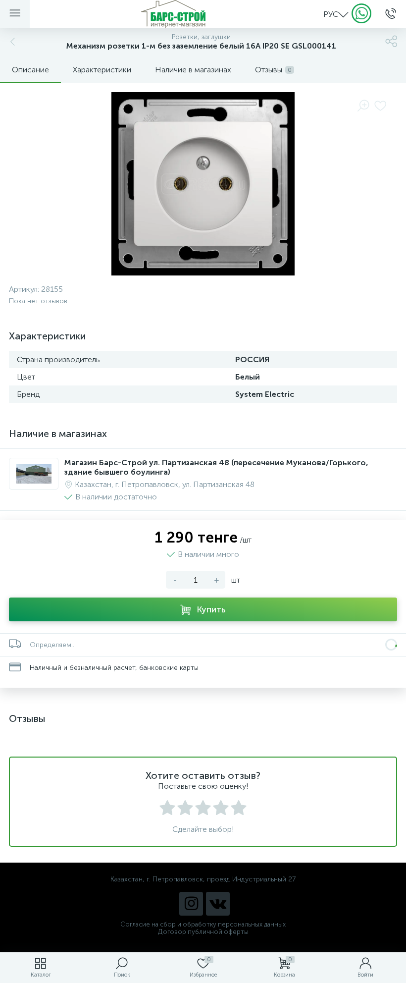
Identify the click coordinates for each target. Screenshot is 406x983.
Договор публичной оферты (203, 931)
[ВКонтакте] (218, 904)
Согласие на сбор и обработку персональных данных (203, 924)
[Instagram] (191, 904)
